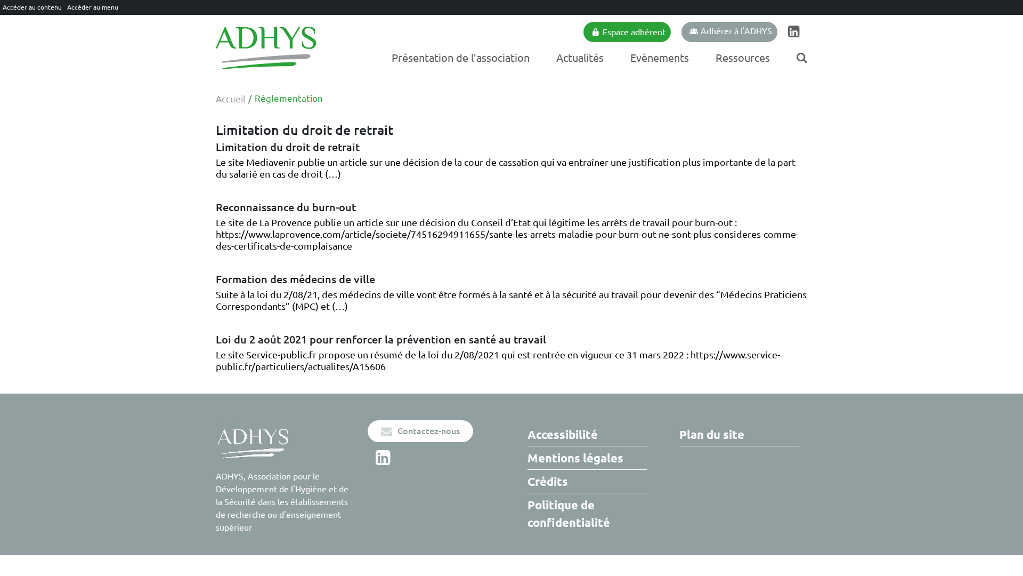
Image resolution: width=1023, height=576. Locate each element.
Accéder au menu (92, 7)
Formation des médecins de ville (295, 279)
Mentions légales (575, 458)
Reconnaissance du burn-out (286, 207)
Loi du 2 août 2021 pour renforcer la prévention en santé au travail (381, 339)
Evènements (659, 58)
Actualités (580, 58)
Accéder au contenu (32, 7)
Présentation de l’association (461, 58)
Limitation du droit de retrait (288, 147)
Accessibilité (562, 434)
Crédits (547, 481)
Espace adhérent (634, 32)
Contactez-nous (428, 431)
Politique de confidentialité (568, 513)
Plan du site (711, 434)
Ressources (743, 58)
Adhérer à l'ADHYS (736, 31)
